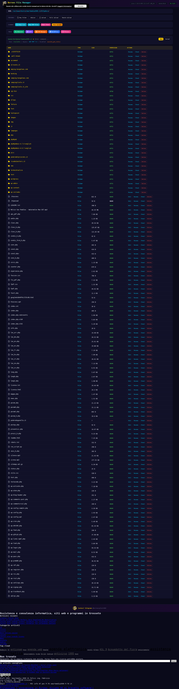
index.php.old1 (17, 324)
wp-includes (15, 192)
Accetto (80, 6)
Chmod (137, 52)
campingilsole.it (17, 82)
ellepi (13, 100)
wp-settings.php (17, 583)
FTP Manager (42, 31)
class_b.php (15, 227)
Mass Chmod (45, 24)
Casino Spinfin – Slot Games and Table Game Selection (25, 667)
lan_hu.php (15, 354)
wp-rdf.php (15, 565)
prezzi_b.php (16, 433)
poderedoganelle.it (18, 420)
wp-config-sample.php (19, 508)
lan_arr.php (15, 332)
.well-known (15, 56)
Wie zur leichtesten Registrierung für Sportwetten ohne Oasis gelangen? (34, 670)
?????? (3, 629)
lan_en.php (15, 341)
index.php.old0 (17, 319)
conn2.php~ (15, 253)
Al (8, 650)
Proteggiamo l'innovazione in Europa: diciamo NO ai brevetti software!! (47, 687)
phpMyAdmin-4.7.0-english (21, 144)
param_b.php (15, 416)
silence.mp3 (15, 455)
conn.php (14, 245)
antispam (16, 649)
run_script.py (16, 447)
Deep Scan (22, 24)
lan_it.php (15, 359)
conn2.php (14, 249)
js (11, 126)
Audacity (3, 650)
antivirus (60, 653)
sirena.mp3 (15, 460)
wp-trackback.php (17, 591)
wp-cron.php (15, 521)
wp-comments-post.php (19, 499)
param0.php (15, 407)
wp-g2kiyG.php (16, 534)
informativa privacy (9, 685)
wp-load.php (15, 543)
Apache (45, 650)
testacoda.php (16, 482)
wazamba (3, 644)
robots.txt (15, 442)
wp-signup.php (16, 587)
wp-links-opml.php (18, 539)
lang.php (14, 372)
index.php (14, 311)
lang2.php (14, 381)
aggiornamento (143, 650)
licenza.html (16, 390)
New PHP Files (33, 24)
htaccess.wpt (16, 302)
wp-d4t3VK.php (16, 526)
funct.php (14, 293)
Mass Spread (57, 24)
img (12, 122)
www (18, 11)
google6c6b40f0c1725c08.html (22, 297)
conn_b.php (15, 258)
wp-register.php (17, 569)
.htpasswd (14, 201)
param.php (14, 403)
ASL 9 (103, 649)
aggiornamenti (29, 654)
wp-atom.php (15, 490)
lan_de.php (15, 337)
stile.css (14, 473)
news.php (14, 398)
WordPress (55, 31)
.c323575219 (15, 52)
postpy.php (15, 425)
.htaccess (14, 196)
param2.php (15, 411)
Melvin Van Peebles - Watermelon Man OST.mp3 (29, 210)
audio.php (14, 218)
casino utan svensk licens (12, 636)
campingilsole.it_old (19, 87)
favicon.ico (15, 275)
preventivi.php (17, 429)
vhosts (22, 11)
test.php (14, 477)
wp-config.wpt (16, 517)
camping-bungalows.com (20, 78)
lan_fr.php (15, 350)
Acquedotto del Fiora (122, 649)
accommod (14, 60)
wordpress (14, 179)
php (12, 135)
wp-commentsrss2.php (19, 504)
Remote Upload (66, 17)
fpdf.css (14, 284)
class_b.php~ (16, 232)
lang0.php (14, 376)
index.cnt (14, 306)
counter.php (15, 267)
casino (3, 635)
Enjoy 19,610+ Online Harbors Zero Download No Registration (28, 620)
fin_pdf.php (15, 280)
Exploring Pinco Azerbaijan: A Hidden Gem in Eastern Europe (28, 672)
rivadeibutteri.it (18, 161)
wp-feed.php (15, 530)
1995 (71, 653)
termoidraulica (17, 170)
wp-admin (14, 183)
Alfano (96, 650)
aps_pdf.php (15, 214)
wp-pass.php (15, 556)
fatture (14, 104)
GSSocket (20, 31)
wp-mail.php (15, 552)
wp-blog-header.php (18, 495)
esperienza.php (17, 271)
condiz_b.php (16, 236)
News (2, 638)
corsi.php (14, 262)
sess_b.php (15, 451)
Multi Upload (54, 17)
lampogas (14, 131)
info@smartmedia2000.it (16, 684)
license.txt (15, 385)
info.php (14, 328)
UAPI (30, 31)
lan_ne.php (15, 363)
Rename (130, 52)
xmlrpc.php (15, 596)
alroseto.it (15, 65)
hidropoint (15, 113)
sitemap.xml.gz (17, 464)
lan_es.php (15, 346)
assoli (90, 650)
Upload (44, 17)
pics (12, 153)
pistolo (3, 640)
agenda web (35, 649)
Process (67, 31)
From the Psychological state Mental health (20, 668)
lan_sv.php (15, 368)
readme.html (15, 438)
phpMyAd (14, 139)
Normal (167, 39)
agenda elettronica (67, 649)
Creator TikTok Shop (9, 618)
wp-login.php (16, 548)
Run (161, 39)
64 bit (43, 654)
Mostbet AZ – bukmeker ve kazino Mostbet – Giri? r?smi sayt (28, 665)
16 (1, 627)
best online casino (9, 633)
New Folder (23, 17)
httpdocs (45, 11)
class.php (14, 223)
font (12, 109)
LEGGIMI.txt (15, 205)
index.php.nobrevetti (19, 315)
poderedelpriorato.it (19, 157)
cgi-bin (14, 91)
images (13, 117)
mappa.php (14, 394)
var (14, 11)
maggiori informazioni (64, 6)
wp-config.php (16, 512)
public (3, 642)
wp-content (15, 188)
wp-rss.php (15, 574)
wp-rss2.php (15, 578)
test (12, 174)
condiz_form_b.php (18, 240)
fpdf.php (14, 289)
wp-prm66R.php (16, 561)
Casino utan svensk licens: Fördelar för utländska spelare (28, 621)
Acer (76, 654)
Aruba (38, 654)
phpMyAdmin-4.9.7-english (21, 148)
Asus (25, 650)
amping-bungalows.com (19, 69)
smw (12, 166)
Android (50, 654)
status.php (15, 469)
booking (14, 73)
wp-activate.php (17, 486)
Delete (144, 52)
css (12, 95)
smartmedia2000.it (33, 11)
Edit (129, 196)
